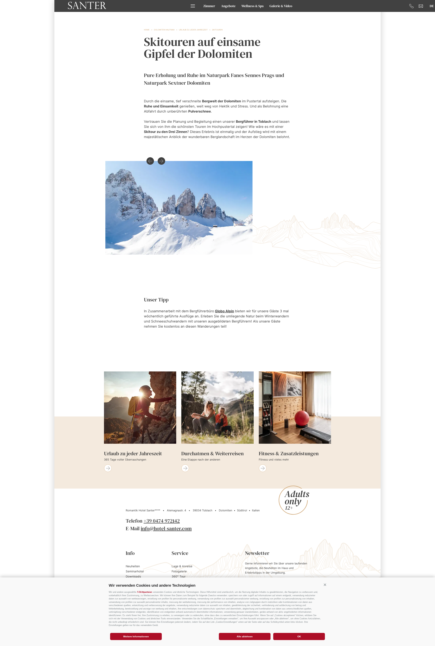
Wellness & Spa (252, 6)
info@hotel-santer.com (166, 528)
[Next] (161, 161)
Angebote (228, 6)
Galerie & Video (280, 6)
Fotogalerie (179, 571)
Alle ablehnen (245, 636)
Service (180, 553)
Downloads (133, 576)
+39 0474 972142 (162, 520)
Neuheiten (133, 566)
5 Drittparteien (144, 592)
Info (130, 553)
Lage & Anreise (182, 566)
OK (299, 636)
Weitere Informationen (136, 636)
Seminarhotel (135, 571)
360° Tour (179, 576)
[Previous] (150, 161)
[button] (325, 584)
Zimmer (209, 6)
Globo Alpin (224, 311)
